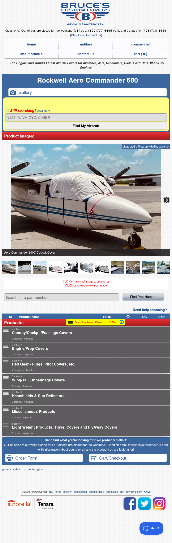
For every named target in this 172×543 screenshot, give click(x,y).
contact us (85, 53)
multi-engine (35, 469)
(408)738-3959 (155, 30)
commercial (140, 44)
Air (32, 492)
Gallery (24, 92)
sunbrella (20, 503)
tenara (45, 503)
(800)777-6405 (100, 30)
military (86, 44)
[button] (166, 200)
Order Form (25, 458)
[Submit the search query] (86, 126)
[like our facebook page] (130, 503)
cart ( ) (140, 53)
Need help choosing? (150, 310)
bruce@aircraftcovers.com (149, 444)
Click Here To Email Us (86, 35)
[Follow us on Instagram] (159, 503)
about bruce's (31, 53)
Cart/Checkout (111, 458)
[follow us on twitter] (144, 503)
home (31, 44)
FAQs (147, 492)
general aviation (12, 469)
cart (122, 492)
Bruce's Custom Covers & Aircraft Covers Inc (86, 14)
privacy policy (134, 492)
